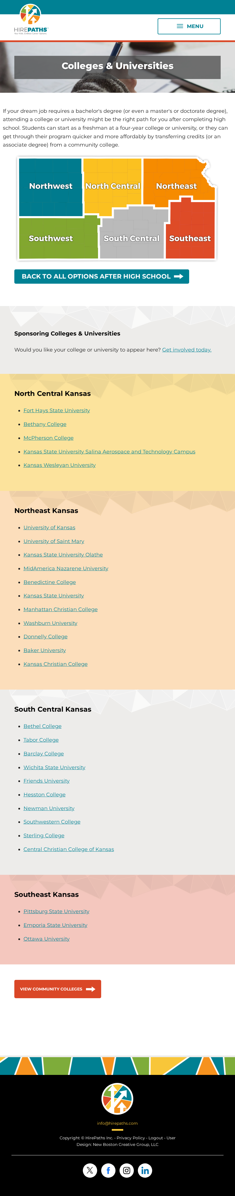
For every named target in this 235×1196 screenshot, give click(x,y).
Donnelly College (45, 636)
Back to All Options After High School (96, 276)
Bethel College (42, 726)
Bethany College (44, 424)
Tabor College (41, 740)
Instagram (127, 1170)
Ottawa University (46, 939)
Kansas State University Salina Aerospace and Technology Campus (109, 452)
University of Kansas (49, 527)
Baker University (44, 650)
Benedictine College (49, 582)
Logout (155, 1137)
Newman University (49, 808)
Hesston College (44, 795)
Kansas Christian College (55, 664)
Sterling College (43, 835)
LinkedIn (145, 1170)
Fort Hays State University (56, 410)
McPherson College (48, 438)
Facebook (108, 1170)
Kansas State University (53, 596)
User (171, 1137)
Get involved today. (186, 350)
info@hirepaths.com (117, 1123)
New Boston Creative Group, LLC (125, 1144)
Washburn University (50, 623)
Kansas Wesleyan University (59, 465)
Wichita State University (54, 767)
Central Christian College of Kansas (68, 849)
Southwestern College (52, 822)
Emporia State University (55, 925)
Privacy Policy (131, 1137)
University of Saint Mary (53, 541)
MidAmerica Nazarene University (65, 568)
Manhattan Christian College (60, 609)
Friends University (46, 781)
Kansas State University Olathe (63, 555)
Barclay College (43, 754)
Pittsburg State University (56, 911)
